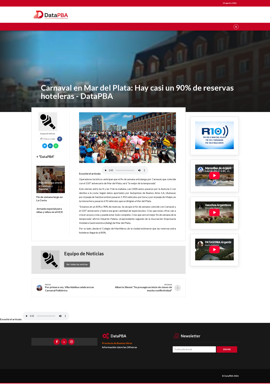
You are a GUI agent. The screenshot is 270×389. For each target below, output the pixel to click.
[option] (127, 137)
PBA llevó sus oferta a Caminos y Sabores (50, 186)
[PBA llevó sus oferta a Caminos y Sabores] (50, 179)
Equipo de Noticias (47, 134)
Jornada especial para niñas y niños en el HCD (49, 210)
